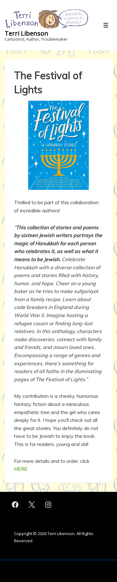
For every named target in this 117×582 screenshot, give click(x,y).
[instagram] (48, 504)
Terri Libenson (26, 33)
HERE (20, 469)
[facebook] (15, 504)
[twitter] (32, 504)
